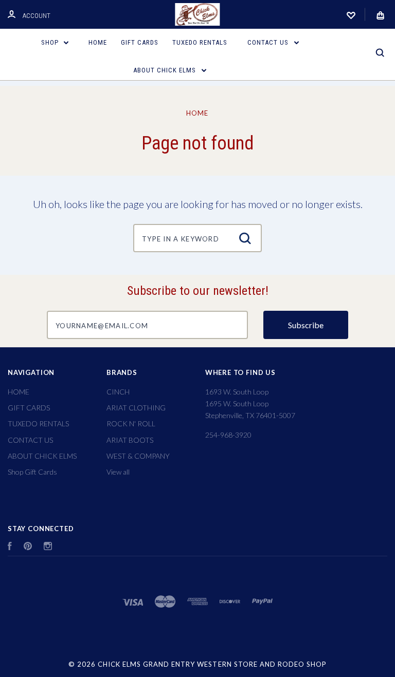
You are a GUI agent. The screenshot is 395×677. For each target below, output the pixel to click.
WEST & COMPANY (138, 456)
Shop (51, 42)
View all (118, 471)
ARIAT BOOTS (129, 440)
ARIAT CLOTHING (136, 407)
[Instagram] (48, 547)
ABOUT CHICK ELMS (165, 70)
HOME (97, 42)
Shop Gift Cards (32, 471)
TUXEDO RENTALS (199, 42)
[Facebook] (10, 547)
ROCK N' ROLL (130, 423)
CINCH (118, 391)
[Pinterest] (28, 547)
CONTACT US (269, 42)
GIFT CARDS (139, 42)
